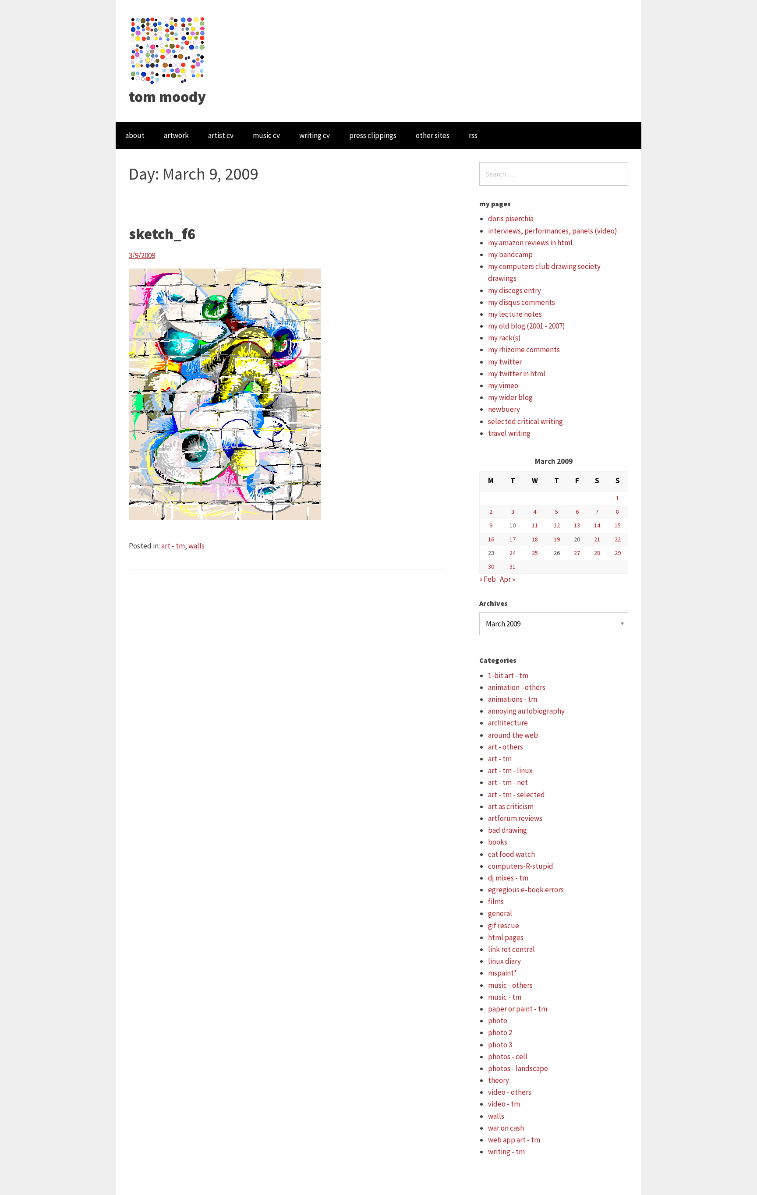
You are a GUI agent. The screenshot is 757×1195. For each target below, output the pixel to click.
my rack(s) (504, 338)
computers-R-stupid (520, 866)
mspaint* (502, 973)
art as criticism (511, 806)
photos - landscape (518, 1068)
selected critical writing (525, 421)
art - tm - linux (510, 770)
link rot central (511, 949)
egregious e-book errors (526, 889)
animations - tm (512, 699)
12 (557, 525)
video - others (509, 1092)
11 (535, 525)
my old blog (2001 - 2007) (526, 326)
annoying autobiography (526, 711)
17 (512, 539)
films (496, 901)
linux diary (504, 961)
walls (196, 546)
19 (557, 539)
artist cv (220, 135)
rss (473, 135)
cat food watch (511, 854)
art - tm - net (508, 782)
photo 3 (500, 1045)
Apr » (507, 579)
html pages (506, 937)
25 (535, 553)
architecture (508, 723)
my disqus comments (521, 302)
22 (618, 539)
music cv (266, 135)
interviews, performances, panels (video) (552, 231)
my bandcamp (510, 254)
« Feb (487, 579)
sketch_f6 (162, 234)
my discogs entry (514, 290)
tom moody (167, 96)
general (500, 913)
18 (535, 539)
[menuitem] (135, 135)
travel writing (509, 433)
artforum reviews (515, 818)
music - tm (504, 997)
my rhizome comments (524, 349)
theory (498, 1080)
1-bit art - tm (508, 675)
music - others (510, 985)
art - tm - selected (516, 794)
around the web (513, 735)
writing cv (314, 135)
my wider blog (510, 397)
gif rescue (503, 925)
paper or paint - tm (517, 1009)
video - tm (504, 1104)
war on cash (506, 1128)
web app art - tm (514, 1140)
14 (597, 525)
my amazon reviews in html (530, 242)
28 (597, 553)
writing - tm (506, 1151)
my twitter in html (516, 373)
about (135, 135)
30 (491, 566)
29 (618, 553)
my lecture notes (515, 314)
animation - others (516, 687)
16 (491, 539)
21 (597, 539)
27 (577, 553)
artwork (176, 135)
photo (497, 1020)
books (497, 842)
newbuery (504, 409)
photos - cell (507, 1056)
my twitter (505, 362)
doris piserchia (511, 218)
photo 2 (500, 1032)
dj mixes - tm (508, 878)
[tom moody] (168, 49)
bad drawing (507, 830)
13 (577, 525)
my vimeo (503, 385)
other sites (432, 135)
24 (512, 553)
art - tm (173, 546)
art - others (505, 747)
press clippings (372, 135)
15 (618, 525)
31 (512, 566)
